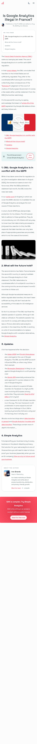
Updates (7, 45)
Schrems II (6, 86)
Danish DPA (11, 377)
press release (11, 71)
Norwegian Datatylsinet (15, 369)
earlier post (10, 197)
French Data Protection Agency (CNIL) (18, 56)
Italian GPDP (11, 354)
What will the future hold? (13, 42)
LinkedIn (27, 488)
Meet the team (16, 488)
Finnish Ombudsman (27, 354)
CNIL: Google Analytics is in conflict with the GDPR (19, 38)
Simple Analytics (10, 49)
